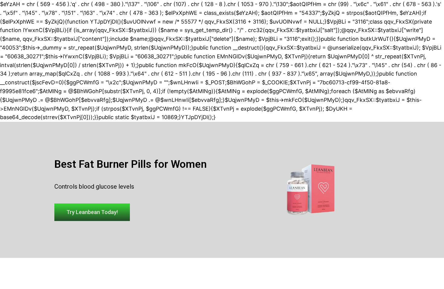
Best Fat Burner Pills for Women (130, 164)
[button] (92, 212)
